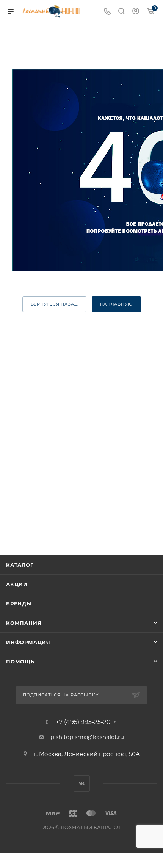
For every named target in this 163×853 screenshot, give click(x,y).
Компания (23, 623)
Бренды (19, 604)
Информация (28, 642)
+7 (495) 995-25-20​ (83, 722)
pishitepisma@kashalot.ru (87, 736)
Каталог (20, 565)
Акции (17, 584)
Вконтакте (82, 783)
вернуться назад (54, 304)
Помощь (20, 662)
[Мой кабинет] (135, 12)
